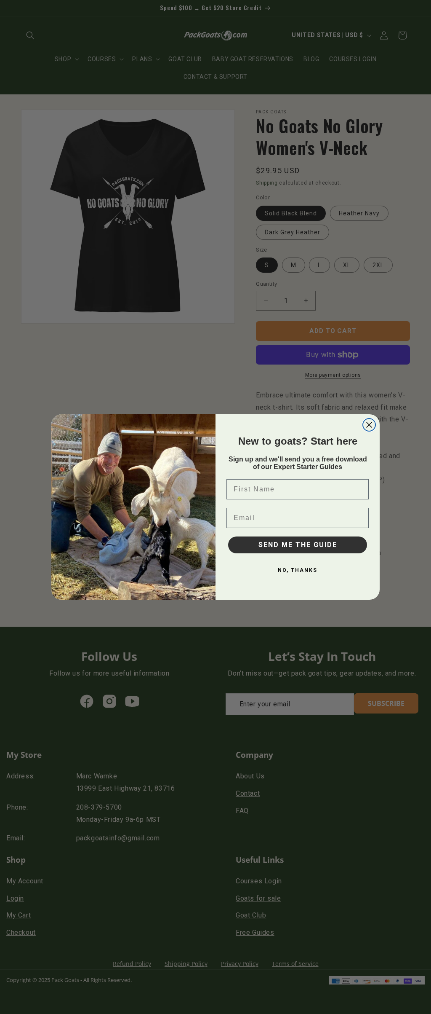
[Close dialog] (369, 424)
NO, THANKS (297, 570)
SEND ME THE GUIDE (297, 545)
